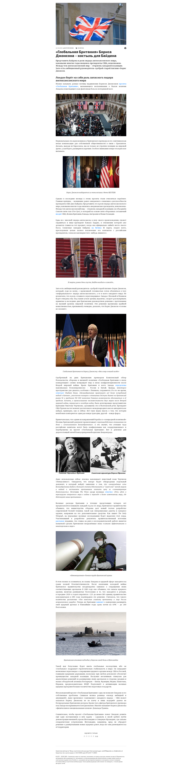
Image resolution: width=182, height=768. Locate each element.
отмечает (60, 393)
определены (120, 385)
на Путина (97, 228)
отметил (108, 492)
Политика (81, 48)
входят (59, 214)
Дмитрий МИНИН (68, 48)
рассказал (60, 521)
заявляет (100, 602)
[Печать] (125, 48)
